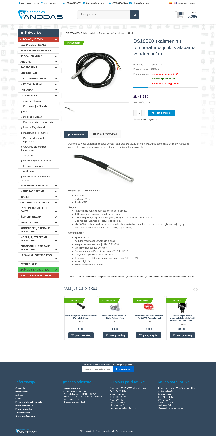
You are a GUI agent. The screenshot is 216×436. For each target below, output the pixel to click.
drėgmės (141, 276)
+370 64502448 (119, 391)
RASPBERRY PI (29, 67)
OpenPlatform (158, 64)
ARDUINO (26, 61)
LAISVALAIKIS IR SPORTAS (36, 255)
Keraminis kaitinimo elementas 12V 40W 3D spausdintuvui (149, 317)
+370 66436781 (166, 391)
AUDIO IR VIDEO (29, 222)
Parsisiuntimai (21, 392)
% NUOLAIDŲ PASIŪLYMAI (35, 275)
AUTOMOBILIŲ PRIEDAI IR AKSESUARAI (35, 248)
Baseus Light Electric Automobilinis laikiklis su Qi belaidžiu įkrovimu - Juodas (182, 318)
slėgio (149, 276)
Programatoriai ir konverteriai (38, 122)
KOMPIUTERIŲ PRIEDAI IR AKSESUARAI (35, 230)
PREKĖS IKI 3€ (28, 264)
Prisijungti (194, 3)
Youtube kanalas (22, 413)
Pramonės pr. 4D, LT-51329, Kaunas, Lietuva (178, 388)
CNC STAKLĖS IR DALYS (34, 202)
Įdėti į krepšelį (163, 112)
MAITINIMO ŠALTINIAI (32, 191)
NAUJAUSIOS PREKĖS (33, 45)
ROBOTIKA (26, 89)
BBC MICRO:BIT (29, 73)
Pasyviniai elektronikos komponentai (33, 140)
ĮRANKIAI (25, 196)
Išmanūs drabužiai (33, 166)
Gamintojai (20, 388)
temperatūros (104, 276)
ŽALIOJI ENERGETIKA (36, 270)
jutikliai (156, 276)
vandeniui (131, 276)
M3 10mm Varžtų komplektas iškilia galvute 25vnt (115, 317)
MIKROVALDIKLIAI (31, 84)
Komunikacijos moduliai (35, 106)
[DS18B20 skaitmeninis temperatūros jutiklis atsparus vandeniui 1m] (96, 70)
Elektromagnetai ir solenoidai (38, 160)
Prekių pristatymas (107, 134)
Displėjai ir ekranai (32, 116)
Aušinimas (28, 171)
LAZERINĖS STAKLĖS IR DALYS (34, 210)
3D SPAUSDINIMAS (31, 56)
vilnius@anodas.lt (141, 3)
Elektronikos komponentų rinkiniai (35, 178)
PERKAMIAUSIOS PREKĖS (35, 50)
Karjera (18, 399)
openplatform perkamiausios (173, 276)
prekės (191, 276)
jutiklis (114, 276)
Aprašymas (78, 134)
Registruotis (183, 3)
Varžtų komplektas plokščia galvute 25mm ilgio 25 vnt (81, 317)
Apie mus (19, 395)
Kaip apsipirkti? (50, 3)
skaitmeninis (90, 276)
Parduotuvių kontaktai (30, 3)
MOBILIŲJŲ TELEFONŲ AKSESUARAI (33, 239)
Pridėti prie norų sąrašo (147, 120)
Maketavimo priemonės (35, 132)
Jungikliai (28, 155)
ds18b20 (80, 276)
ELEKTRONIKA (29, 95)
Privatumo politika (23, 409)
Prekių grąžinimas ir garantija (28, 402)
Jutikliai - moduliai (32, 101)
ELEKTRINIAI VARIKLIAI (34, 185)
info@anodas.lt (78, 402)
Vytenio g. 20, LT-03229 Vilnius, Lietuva (128, 388)
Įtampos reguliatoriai (34, 127)
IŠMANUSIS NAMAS (31, 217)
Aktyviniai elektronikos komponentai (33, 148)
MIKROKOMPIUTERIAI (33, 78)
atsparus (122, 276)
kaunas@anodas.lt (95, 3)
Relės (26, 111)
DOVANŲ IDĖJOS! (32, 39)
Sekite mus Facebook (25, 416)
